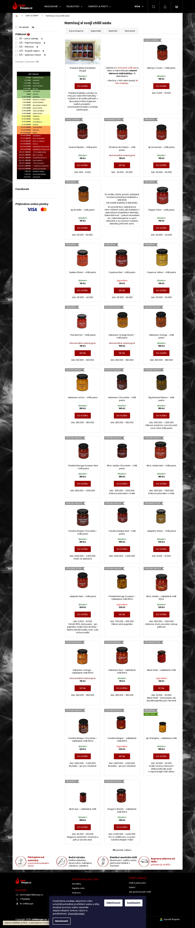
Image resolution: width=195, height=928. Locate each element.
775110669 (25, 899)
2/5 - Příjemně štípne (32, 42)
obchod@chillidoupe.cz (31, 894)
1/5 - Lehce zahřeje (30, 38)
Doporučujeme (76, 31)
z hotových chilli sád (126, 67)
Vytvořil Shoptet (172, 919)
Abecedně (130, 31)
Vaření (132, 887)
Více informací (76, 913)
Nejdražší (113, 31)
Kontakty (76, 883)
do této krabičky (126, 82)
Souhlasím (133, 903)
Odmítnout (113, 903)
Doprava (76, 892)
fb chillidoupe (26, 903)
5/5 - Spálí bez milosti (32, 54)
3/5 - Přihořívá (28, 46)
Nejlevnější (96, 31)
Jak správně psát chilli (140, 891)
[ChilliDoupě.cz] (40, 881)
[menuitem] (52, 6)
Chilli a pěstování (137, 882)
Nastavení (61, 921)
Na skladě (26, 27)
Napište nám (78, 888)
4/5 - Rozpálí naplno (31, 50)
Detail (122, 165)
